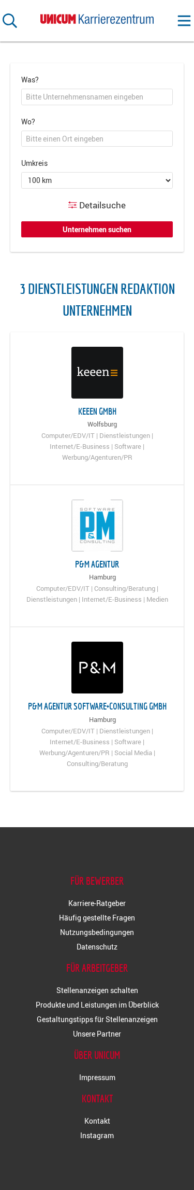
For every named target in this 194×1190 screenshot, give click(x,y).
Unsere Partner (97, 1034)
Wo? (28, 121)
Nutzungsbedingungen (97, 932)
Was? (30, 79)
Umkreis (34, 163)
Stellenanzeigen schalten (97, 990)
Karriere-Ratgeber (97, 903)
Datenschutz (97, 947)
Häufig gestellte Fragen (97, 918)
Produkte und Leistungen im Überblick (97, 1005)
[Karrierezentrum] (97, 17)
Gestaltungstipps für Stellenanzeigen (97, 1019)
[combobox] (97, 97)
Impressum (97, 1077)
